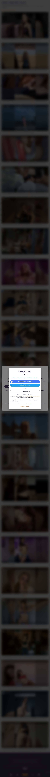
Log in (30, 403)
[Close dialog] (39, 370)
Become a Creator (25, 406)
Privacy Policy (36, 396)
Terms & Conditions (29, 396)
